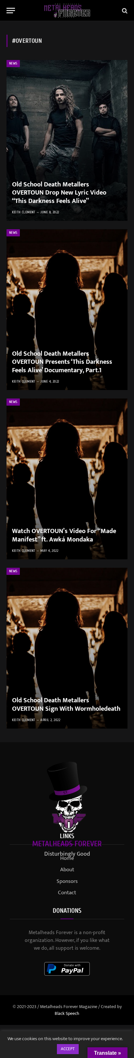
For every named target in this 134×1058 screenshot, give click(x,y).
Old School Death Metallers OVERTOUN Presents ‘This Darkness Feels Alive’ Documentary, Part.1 (62, 362)
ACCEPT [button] (68, 1048)
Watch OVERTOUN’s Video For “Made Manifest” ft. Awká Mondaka (64, 535)
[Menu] (11, 10)
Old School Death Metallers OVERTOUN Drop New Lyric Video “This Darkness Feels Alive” (59, 193)
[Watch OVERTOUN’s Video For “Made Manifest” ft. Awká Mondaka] (67, 478)
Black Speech (67, 1013)
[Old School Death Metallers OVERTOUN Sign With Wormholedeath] (67, 648)
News (13, 63)
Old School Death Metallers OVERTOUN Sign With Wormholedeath (66, 704)
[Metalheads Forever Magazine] (67, 10)
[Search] (124, 10)
